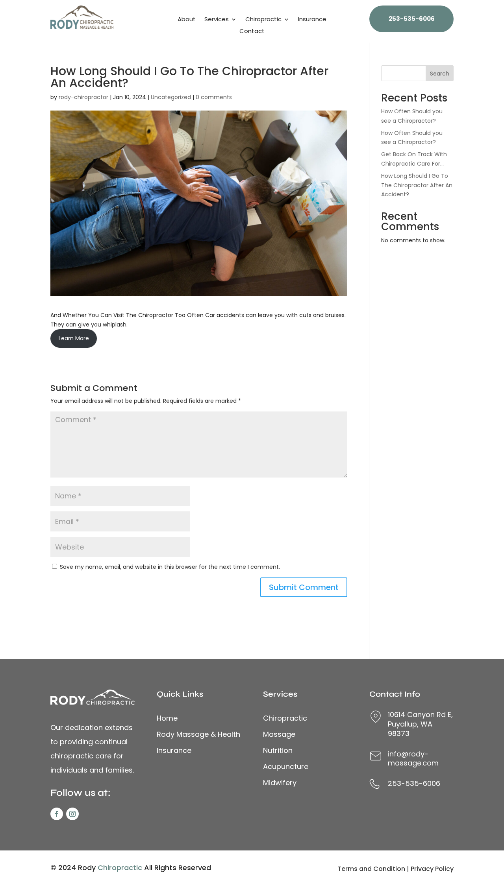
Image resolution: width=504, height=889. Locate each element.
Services (216, 20)
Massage (279, 734)
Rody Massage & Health (198, 734)
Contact (252, 31)
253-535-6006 (412, 19)
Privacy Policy (432, 868)
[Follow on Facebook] (56, 814)
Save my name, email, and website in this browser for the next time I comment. (170, 567)
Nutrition (278, 750)
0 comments (214, 97)
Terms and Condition (371, 868)
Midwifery (279, 783)
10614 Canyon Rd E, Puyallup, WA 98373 (420, 724)
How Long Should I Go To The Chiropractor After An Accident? (416, 185)
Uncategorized (171, 97)
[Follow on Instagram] (72, 814)
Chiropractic (263, 20)
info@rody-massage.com (413, 758)
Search (439, 73)
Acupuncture (285, 766)
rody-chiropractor (83, 97)
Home (167, 718)
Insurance (312, 20)
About (187, 20)
